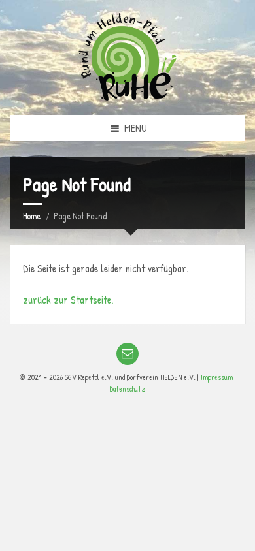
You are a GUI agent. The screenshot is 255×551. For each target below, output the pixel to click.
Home (32, 216)
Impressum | (218, 377)
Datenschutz (127, 388)
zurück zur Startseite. (68, 299)
